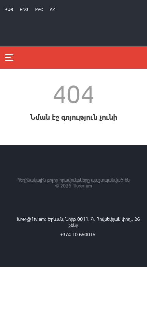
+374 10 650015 (77, 234)
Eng (24, 9)
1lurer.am (82, 185)
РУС (39, 9)
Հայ (9, 9)
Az (52, 9)
